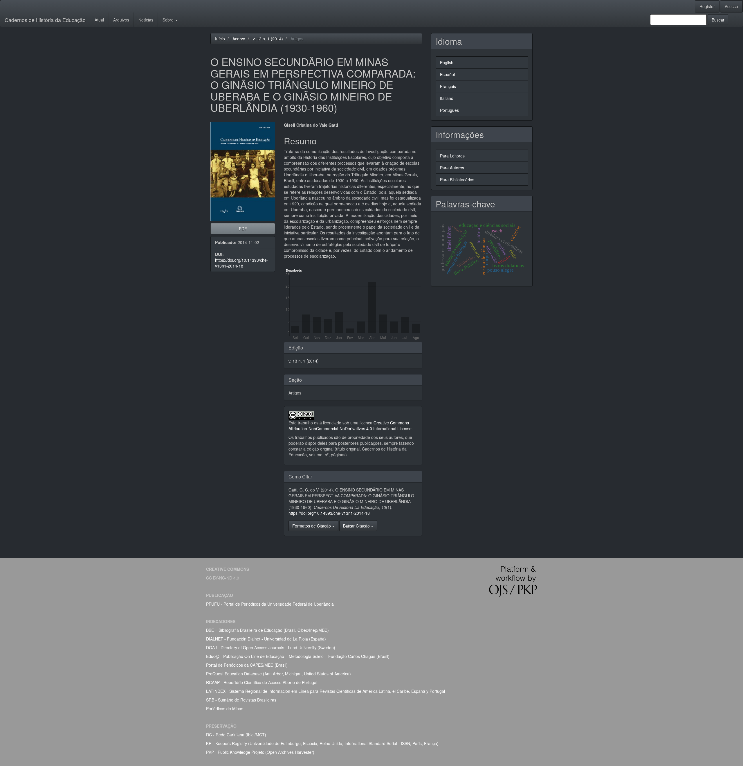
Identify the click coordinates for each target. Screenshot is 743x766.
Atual (99, 20)
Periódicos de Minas (224, 708)
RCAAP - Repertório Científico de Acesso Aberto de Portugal (261, 682)
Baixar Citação (357, 526)
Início (220, 39)
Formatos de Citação (312, 526)
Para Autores (452, 168)
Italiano (446, 98)
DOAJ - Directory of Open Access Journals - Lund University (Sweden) (270, 647)
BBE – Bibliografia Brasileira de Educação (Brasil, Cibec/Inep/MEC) (267, 630)
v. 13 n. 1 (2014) (268, 39)
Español (447, 74)
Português (449, 110)
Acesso (731, 6)
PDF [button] (243, 229)
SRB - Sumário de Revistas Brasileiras (241, 700)
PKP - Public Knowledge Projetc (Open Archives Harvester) (260, 752)
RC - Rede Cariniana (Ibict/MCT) (236, 735)
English (446, 62)
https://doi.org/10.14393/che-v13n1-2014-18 (241, 263)
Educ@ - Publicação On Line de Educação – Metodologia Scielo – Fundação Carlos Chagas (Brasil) (297, 656)
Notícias (145, 20)
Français (448, 86)
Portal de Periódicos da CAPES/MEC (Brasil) (247, 665)
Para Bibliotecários (457, 179)
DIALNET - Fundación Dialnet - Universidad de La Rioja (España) (266, 639)
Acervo (238, 39)
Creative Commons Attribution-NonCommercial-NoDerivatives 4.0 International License (350, 425)
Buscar (718, 20)
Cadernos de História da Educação (45, 20)
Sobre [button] (169, 20)
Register (707, 6)
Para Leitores (452, 156)
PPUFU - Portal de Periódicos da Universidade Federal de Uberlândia (270, 604)
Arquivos (121, 20)
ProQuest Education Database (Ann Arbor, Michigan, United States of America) (278, 674)
